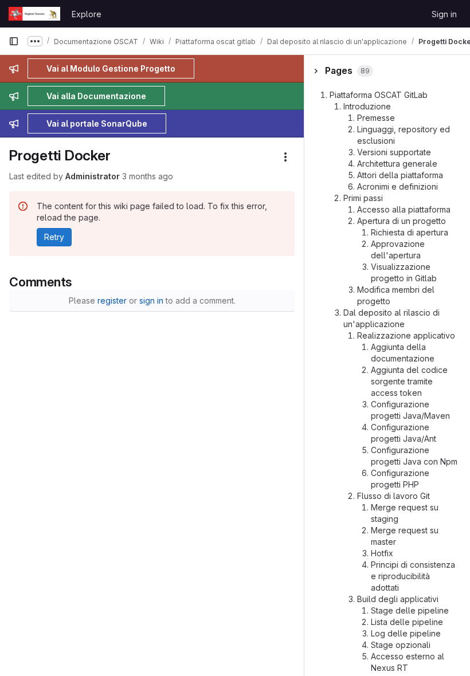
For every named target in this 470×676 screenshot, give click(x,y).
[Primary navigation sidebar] (14, 41)
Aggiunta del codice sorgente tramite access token (409, 381)
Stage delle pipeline (410, 610)
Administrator (92, 176)
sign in (151, 300)
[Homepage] (34, 14)
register (112, 300)
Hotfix (382, 553)
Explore (86, 14)
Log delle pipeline (406, 633)
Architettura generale (397, 163)
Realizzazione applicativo (406, 335)
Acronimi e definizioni (397, 186)
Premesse (376, 118)
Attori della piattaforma (400, 175)
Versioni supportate (394, 152)
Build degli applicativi (397, 599)
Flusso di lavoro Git (393, 496)
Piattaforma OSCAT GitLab (379, 95)
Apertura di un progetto (401, 221)
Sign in (444, 14)
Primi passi (363, 198)
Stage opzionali (400, 645)
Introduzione (367, 106)
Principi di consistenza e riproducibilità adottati (413, 576)
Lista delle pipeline (407, 622)
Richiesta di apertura (409, 232)
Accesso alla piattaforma (404, 209)
